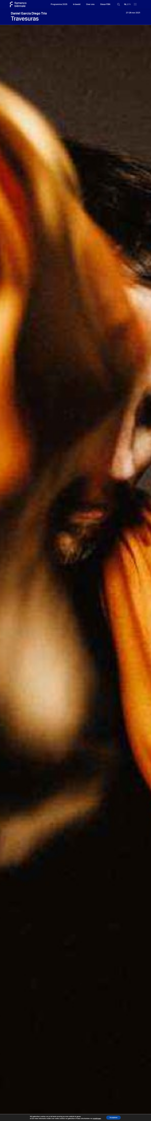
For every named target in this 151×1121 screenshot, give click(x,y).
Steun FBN (105, 4)
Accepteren (113, 1117)
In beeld (76, 4)
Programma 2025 (59, 4)
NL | (127, 4)
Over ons (90, 4)
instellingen (97, 1119)
